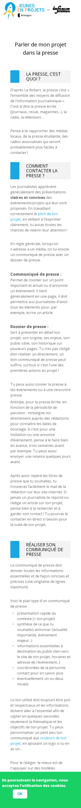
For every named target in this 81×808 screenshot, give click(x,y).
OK (20, 794)
